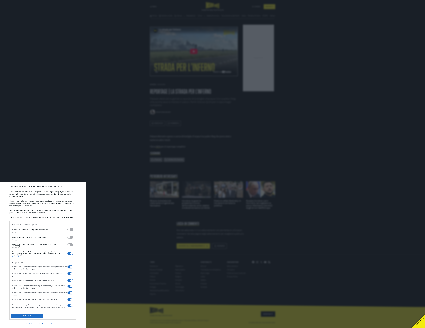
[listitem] (42, 224)
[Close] (81, 186)
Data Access (42, 324)
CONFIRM (27, 316)
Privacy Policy (55, 324)
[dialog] (43, 255)
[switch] (70, 229)
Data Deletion (30, 324)
